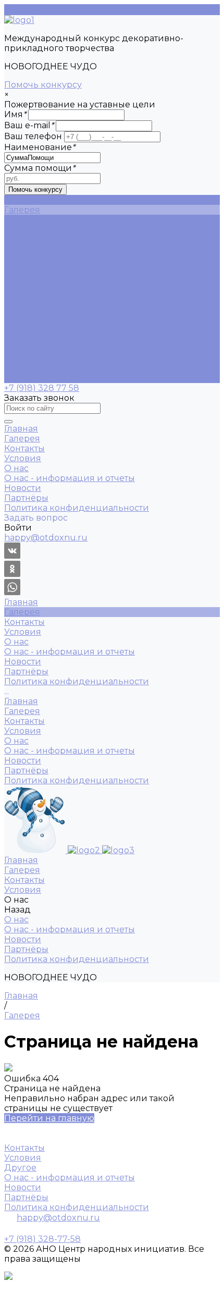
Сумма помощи (39, 168)
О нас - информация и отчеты (69, 249)
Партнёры (26, 269)
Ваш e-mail (29, 125)
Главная (21, 299)
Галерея (22, 309)
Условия (22, 329)
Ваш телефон (33, 136)
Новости (22, 259)
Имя (15, 114)
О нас (16, 338)
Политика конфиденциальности (76, 279)
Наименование (39, 147)
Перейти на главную (49, 1118)
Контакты (24, 319)
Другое (20, 1168)
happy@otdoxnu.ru (58, 1218)
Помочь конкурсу (43, 85)
